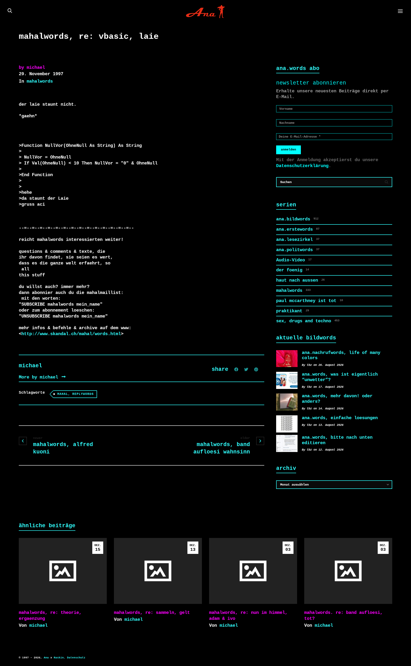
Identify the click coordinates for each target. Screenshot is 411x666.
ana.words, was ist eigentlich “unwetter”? (340, 377)
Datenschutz (76, 657)
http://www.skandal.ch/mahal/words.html (71, 334)
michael (38, 625)
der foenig (292, 270)
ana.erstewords (297, 229)
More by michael (40, 377)
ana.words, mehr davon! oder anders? (337, 398)
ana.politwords (297, 250)
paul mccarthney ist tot (309, 300)
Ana (46, 657)
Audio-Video (294, 260)
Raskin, (59, 657)
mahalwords (40, 81)
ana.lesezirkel (297, 239)
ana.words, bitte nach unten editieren (337, 440)
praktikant (292, 311)
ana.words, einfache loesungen (340, 418)
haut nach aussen (300, 280)
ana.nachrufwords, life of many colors (341, 355)
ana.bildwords (297, 219)
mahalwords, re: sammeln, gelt (152, 612)
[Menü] (400, 11)
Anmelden (288, 149)
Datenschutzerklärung (302, 166)
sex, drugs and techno (307, 321)
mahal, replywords (75, 394)
